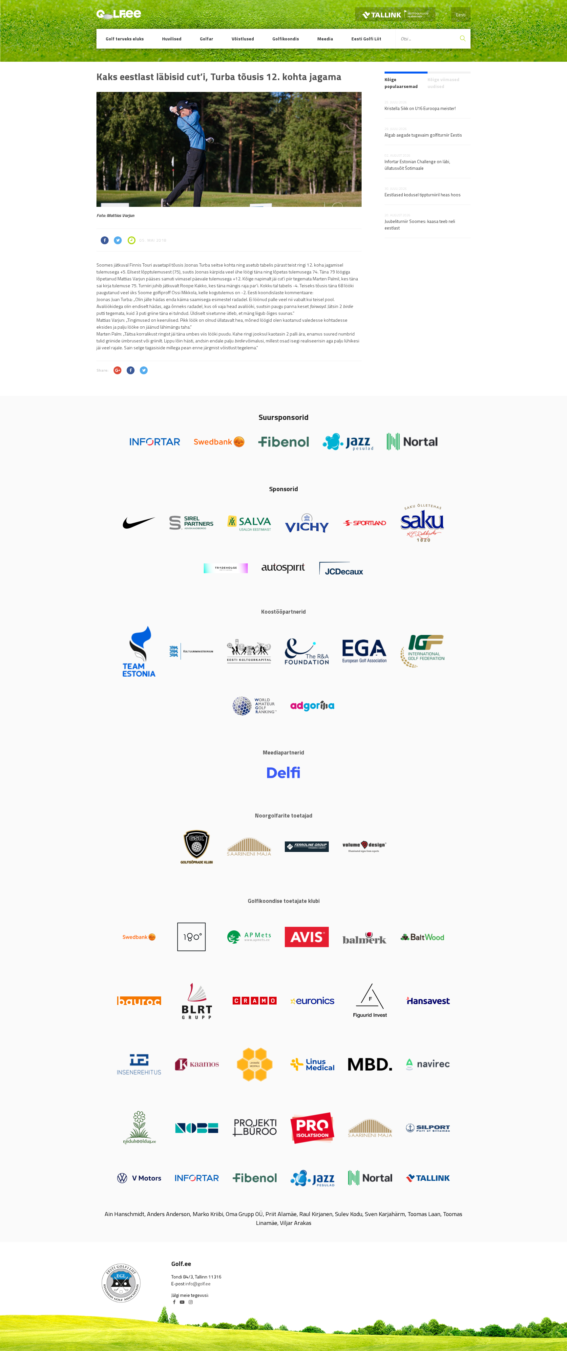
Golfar (206, 38)
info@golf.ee (198, 1283)
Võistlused (243, 38)
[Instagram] (190, 1301)
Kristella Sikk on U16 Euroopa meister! (420, 108)
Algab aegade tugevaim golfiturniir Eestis (423, 135)
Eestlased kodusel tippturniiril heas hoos (423, 194)
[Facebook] (174, 1301)
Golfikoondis (285, 38)
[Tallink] (395, 14)
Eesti (461, 14)
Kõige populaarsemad (401, 83)
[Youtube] (182, 1301)
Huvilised (171, 38)
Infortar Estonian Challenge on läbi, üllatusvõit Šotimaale (417, 164)
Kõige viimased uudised (443, 83)
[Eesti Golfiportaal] (118, 16)
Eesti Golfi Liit (366, 38)
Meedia (325, 38)
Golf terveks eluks (125, 38)
